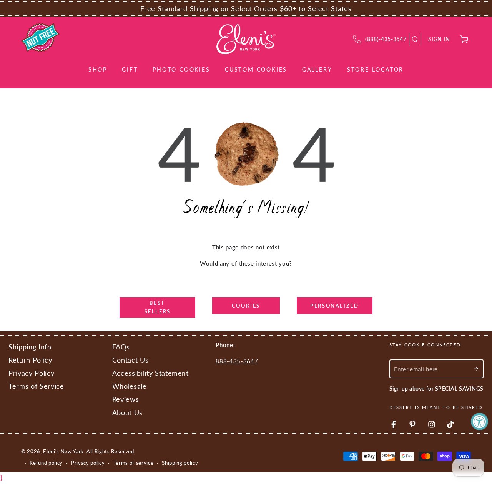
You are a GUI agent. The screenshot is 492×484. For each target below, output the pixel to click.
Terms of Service (36, 386)
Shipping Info (30, 347)
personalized (334, 306)
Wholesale (129, 386)
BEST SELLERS (158, 307)
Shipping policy (180, 463)
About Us (127, 413)
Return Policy (30, 360)
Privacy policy (88, 463)
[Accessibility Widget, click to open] (479, 421)
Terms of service (133, 463)
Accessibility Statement (150, 373)
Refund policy (46, 463)
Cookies (246, 306)
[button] (415, 39)
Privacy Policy (31, 373)
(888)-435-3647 (385, 39)
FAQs (121, 347)
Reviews (125, 399)
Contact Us (130, 360)
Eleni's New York (63, 451)
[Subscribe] (479, 368)
